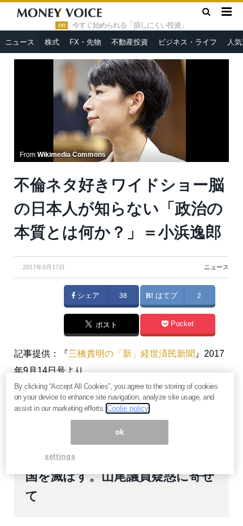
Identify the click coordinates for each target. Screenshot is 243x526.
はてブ (165, 296)
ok (119, 432)
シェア (87, 296)
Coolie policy (128, 408)
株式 (52, 42)
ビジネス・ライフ (187, 42)
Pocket (181, 324)
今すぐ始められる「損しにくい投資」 (130, 25)
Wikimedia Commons (71, 155)
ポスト (105, 326)
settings (60, 456)
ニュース (19, 42)
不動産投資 (129, 42)
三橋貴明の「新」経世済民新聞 (131, 353)
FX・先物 (85, 42)
